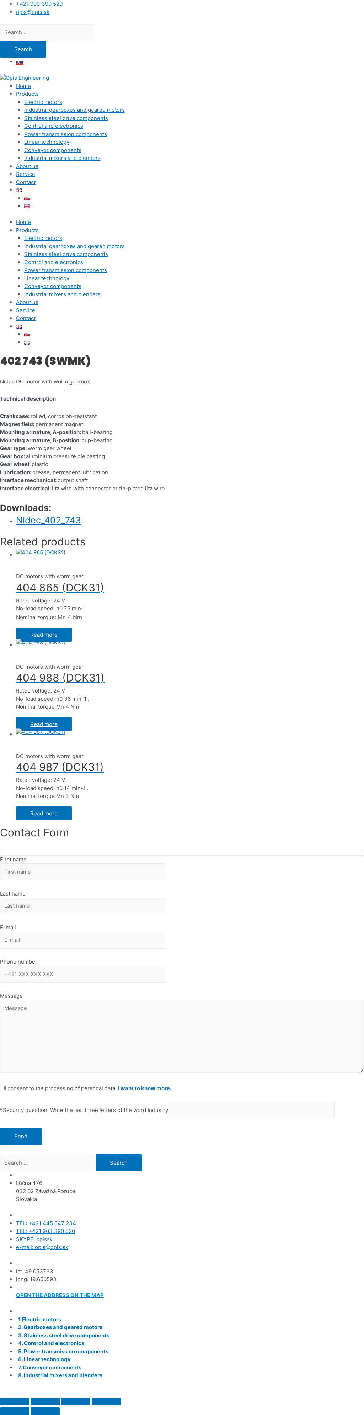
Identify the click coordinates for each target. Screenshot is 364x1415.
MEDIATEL (179, 1391)
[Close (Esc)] (106, 1401)
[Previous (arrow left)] (14, 1411)
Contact (26, 182)
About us (27, 166)
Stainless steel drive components (66, 118)
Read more (44, 634)
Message (11, 995)
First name (13, 859)
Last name (13, 893)
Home (23, 86)
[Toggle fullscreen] (45, 1401)
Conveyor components (52, 150)
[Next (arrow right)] (45, 1411)
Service (25, 174)
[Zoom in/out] (14, 1401)
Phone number (18, 961)
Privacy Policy (285, 1391)
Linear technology (46, 142)
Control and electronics (53, 125)
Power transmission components (65, 134)
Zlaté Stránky (246, 1391)
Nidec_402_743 (48, 520)
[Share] (75, 1401)
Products (27, 93)
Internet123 (123, 1391)
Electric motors (43, 102)
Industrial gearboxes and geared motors (74, 109)
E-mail (8, 927)
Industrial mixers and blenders (62, 158)
